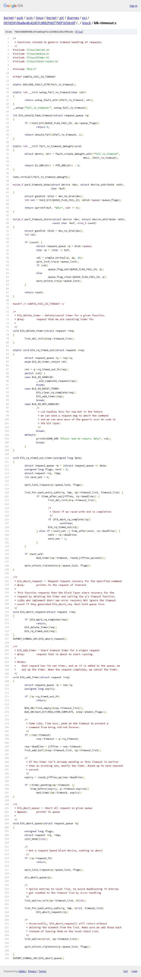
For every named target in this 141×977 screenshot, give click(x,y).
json (134, 971)
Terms (42, 971)
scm (29, 18)
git (61, 18)
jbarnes (73, 18)
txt (125, 971)
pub (20, 18)
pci (84, 18)
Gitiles (22, 971)
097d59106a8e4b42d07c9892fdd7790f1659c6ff (39, 23)
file (79, 31)
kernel (9, 18)
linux (39, 18)
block (86, 23)
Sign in (133, 6)
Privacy (32, 971)
